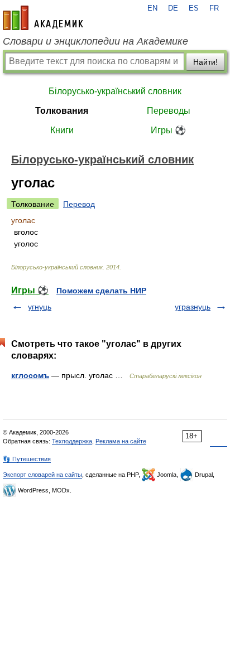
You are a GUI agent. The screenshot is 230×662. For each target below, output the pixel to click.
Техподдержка (72, 441)
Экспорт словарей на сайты (42, 474)
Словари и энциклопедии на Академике (95, 41)
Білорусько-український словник (115, 91)
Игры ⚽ (168, 130)
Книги (62, 130)
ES (194, 8)
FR (214, 8)
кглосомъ (30, 375)
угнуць (39, 306)
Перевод (79, 204)
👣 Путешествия (27, 459)
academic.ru (43, 18)
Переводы (168, 110)
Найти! (205, 61)
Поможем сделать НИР (101, 290)
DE (173, 8)
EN (152, 8)
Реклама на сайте (120, 441)
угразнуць (192, 306)
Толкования (61, 110)
